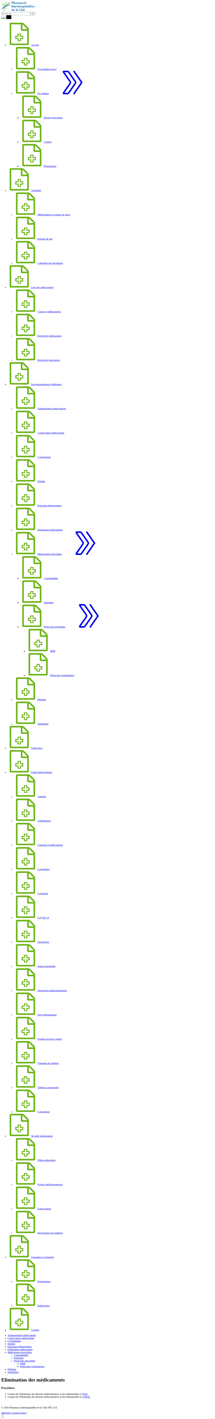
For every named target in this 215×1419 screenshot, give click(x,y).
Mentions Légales (10, 1413)
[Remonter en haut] (2, 1416)
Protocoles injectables (24, 1360)
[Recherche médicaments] (2, 18)
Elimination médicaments (20, 1349)
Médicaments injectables (20, 1352)
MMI (22, 1363)
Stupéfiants (13, 1372)
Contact (23, 1413)
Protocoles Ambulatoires (32, 1366)
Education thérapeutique (20, 1346)
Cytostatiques (14, 1341)
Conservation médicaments (21, 1338)
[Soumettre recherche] (34, 13)
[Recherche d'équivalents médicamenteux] (5, 18)
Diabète (11, 1343)
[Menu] (8, 18)
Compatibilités (21, 1355)
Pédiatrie (12, 1369)
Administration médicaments (22, 1335)
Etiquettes (19, 1358)
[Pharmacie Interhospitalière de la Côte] (18, 10)
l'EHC (85, 1394)
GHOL (86, 1397)
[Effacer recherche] (31, 13)
